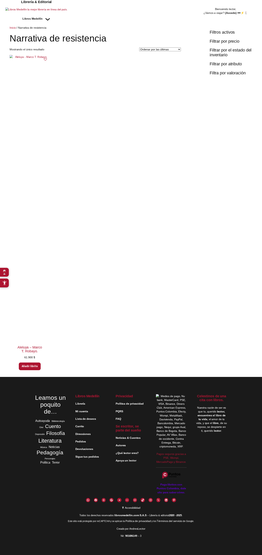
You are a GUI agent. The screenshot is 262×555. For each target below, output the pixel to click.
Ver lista (132, 549)
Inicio (13, 27)
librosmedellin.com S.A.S (130, 515)
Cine (41, 427)
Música (43, 447)
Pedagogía (50, 452)
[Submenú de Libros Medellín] (47, 18)
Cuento (53, 426)
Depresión (39, 434)
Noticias (54, 447)
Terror (56, 462)
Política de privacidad (138, 521)
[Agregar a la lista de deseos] (45, 59)
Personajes (50, 458)
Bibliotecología (58, 421)
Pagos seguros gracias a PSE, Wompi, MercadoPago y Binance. (171, 457)
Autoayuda (42, 420)
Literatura (50, 440)
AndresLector (137, 528)
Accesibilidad (132, 507)
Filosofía (55, 433)
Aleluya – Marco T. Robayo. (29, 349)
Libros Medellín (87, 396)
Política (45, 462)
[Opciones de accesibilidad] (4, 283)
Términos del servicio (169, 521)
